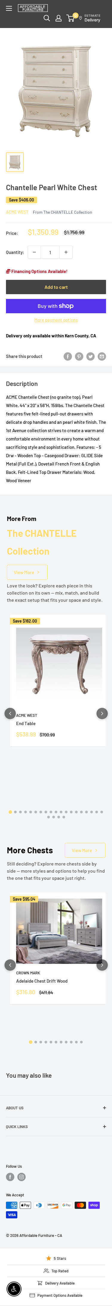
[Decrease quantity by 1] (34, 252)
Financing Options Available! (38, 271)
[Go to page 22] (58, 817)
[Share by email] (102, 356)
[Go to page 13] (71, 812)
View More (24, 572)
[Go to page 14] (76, 812)
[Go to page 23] (63, 817)
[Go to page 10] (56, 812)
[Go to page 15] (81, 812)
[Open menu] (9, 8)
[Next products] (102, 713)
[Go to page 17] (91, 812)
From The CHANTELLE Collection (62, 212)
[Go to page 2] (15, 812)
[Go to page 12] (66, 812)
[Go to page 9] (51, 812)
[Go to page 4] (25, 812)
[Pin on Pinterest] (79, 356)
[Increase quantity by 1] (66, 252)
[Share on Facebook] (68, 356)
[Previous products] (10, 713)
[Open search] (47, 18)
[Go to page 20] (48, 817)
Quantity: (15, 252)
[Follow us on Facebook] (10, 1177)
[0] (70, 18)
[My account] (59, 18)
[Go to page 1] (10, 812)
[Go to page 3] (20, 812)
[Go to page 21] (53, 817)
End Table (26, 723)
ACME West (17, 212)
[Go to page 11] (61, 812)
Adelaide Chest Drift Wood (41, 981)
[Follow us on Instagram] (21, 1177)
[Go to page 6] (35, 812)
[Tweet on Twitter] (90, 356)
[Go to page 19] (101, 812)
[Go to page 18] (96, 812)
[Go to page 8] (46, 812)
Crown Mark (28, 972)
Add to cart (56, 287)
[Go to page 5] (30, 812)
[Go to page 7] (40, 812)
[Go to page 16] (86, 812)
